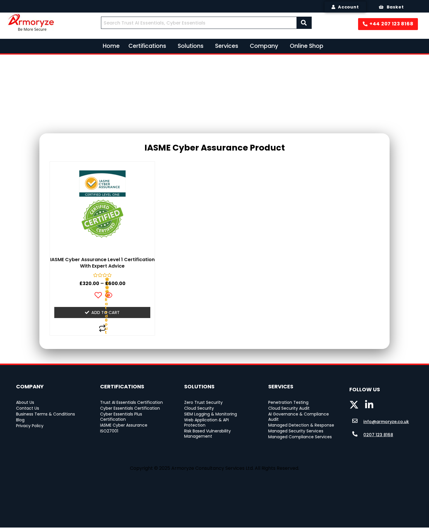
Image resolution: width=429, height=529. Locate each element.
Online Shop (306, 46)
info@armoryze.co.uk (386, 422)
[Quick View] (108, 296)
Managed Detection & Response (301, 425)
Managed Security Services (295, 431)
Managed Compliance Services (300, 437)
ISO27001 (109, 431)
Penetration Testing (288, 402)
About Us (25, 402)
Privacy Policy (29, 426)
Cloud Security (199, 408)
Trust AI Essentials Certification (131, 402)
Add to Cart (105, 312)
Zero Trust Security (203, 402)
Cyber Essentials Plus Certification (121, 416)
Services (226, 46)
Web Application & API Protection (207, 422)
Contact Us (27, 408)
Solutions (190, 46)
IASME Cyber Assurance (123, 425)
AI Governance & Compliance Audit (299, 416)
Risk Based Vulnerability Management (208, 433)
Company (264, 46)
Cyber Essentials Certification (130, 408)
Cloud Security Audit (289, 408)
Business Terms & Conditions (45, 414)
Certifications (147, 46)
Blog (20, 420)
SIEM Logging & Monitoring (210, 414)
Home (111, 46)
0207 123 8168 (378, 435)
